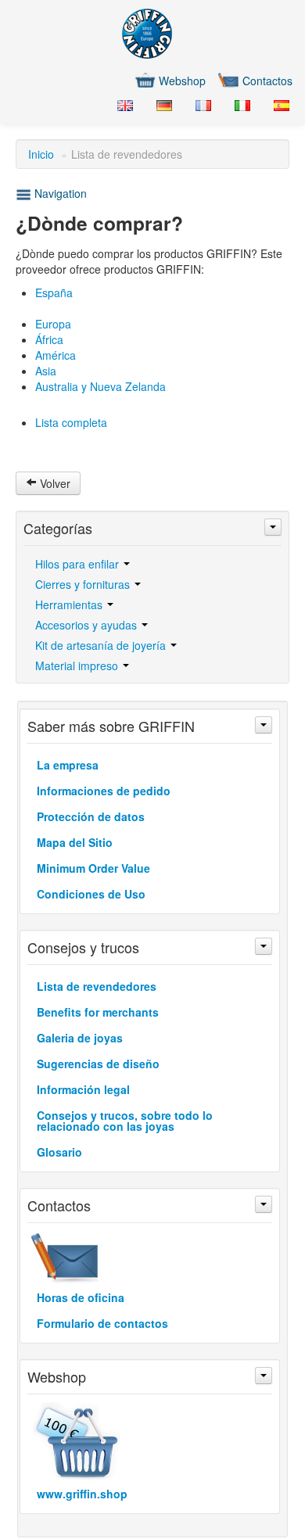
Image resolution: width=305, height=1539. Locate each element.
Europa (53, 324)
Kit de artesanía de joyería (102, 645)
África (49, 339)
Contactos (267, 80)
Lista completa (71, 422)
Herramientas (70, 604)
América (55, 355)
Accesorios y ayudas (87, 625)
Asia (45, 370)
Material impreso (78, 665)
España (54, 292)
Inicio (41, 154)
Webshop (182, 80)
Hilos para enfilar (78, 564)
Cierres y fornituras (84, 584)
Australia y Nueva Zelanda (100, 386)
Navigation (59, 193)
